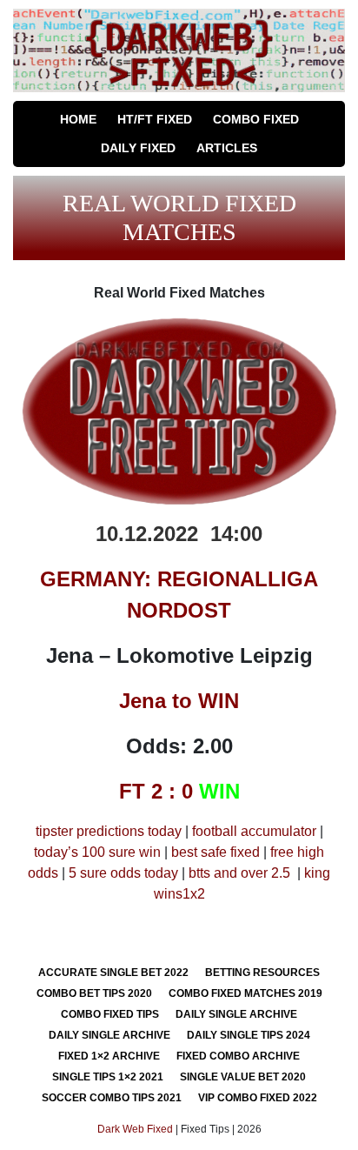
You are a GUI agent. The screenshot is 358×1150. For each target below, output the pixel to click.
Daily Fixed (138, 148)
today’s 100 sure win (97, 852)
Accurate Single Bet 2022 (113, 972)
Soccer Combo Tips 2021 (112, 1098)
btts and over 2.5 (239, 873)
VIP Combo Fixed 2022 (257, 1098)
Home (78, 119)
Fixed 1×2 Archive (109, 1056)
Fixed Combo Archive (238, 1056)
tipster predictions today (109, 831)
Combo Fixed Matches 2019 (245, 993)
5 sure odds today (123, 873)
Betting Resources (262, 972)
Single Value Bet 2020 (243, 1077)
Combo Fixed (256, 119)
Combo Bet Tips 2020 (94, 993)
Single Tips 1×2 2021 (107, 1077)
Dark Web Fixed (135, 1129)
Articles (226, 148)
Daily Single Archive (236, 1014)
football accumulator (254, 831)
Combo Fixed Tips (110, 1014)
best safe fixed (215, 852)
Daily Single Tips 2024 (248, 1035)
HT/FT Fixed (154, 119)
